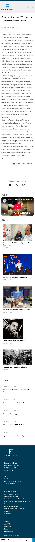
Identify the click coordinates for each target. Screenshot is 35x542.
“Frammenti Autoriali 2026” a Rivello (14, 340)
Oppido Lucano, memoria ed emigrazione (15, 367)
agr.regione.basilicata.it (11, 494)
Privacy (6, 529)
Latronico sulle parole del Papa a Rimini (15, 277)
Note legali (7, 526)
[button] (32, 7)
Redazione (7, 514)
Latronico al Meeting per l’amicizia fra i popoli (17, 309)
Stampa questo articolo (24, 164)
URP (5, 476)
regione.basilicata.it (10, 491)
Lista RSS (7, 524)
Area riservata (8, 531)
